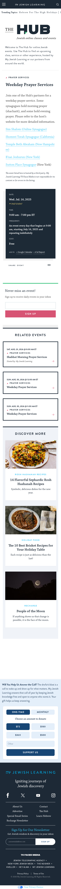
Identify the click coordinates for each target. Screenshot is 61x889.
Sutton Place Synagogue (21, 165)
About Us (17, 806)
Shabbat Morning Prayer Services (27, 357)
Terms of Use (38, 874)
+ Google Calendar (24, 252)
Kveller (10, 867)
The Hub (43, 811)
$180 (43, 726)
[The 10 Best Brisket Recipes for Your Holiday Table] (30, 520)
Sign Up (45, 842)
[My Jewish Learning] (30, 774)
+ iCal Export (39, 252)
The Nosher (43, 864)
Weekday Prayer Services (22, 387)
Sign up (30, 313)
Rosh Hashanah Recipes (31, 474)
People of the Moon (31, 611)
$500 (43, 735)
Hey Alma (24, 867)
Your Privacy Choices (33, 887)
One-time (18, 712)
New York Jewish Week (20, 864)
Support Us (30, 752)
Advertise (17, 811)
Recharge (30, 605)
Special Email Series (17, 816)
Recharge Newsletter (17, 820)
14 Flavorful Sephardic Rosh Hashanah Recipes (30, 482)
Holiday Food (31, 540)
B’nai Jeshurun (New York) (23, 157)
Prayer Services (19, 77)
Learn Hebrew (43, 816)
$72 (18, 726)
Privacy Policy (23, 874)
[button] (49, 265)
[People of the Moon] (30, 586)
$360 (18, 735)
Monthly (43, 712)
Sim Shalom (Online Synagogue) (26, 129)
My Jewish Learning (43, 867)
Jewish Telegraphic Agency (29, 860)
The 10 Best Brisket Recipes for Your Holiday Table (31, 548)
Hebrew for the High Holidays (38, 12)
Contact (44, 806)
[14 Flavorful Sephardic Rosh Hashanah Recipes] (30, 454)
